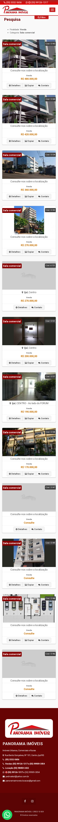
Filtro (42, 17)
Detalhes (15, 85)
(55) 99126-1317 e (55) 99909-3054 (25, 764)
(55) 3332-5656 (14, 2)
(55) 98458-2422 (17, 768)
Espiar (30, 85)
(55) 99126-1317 (39, 2)
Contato (44, 85)
